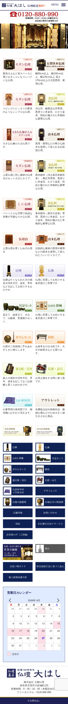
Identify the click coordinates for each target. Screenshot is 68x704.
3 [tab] (31, 52)
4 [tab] (37, 52)
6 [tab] (48, 52)
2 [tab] (25, 52)
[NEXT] (57, 600)
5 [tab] (42, 52)
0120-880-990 (43, 692)
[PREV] (10, 600)
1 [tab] (20, 52)
